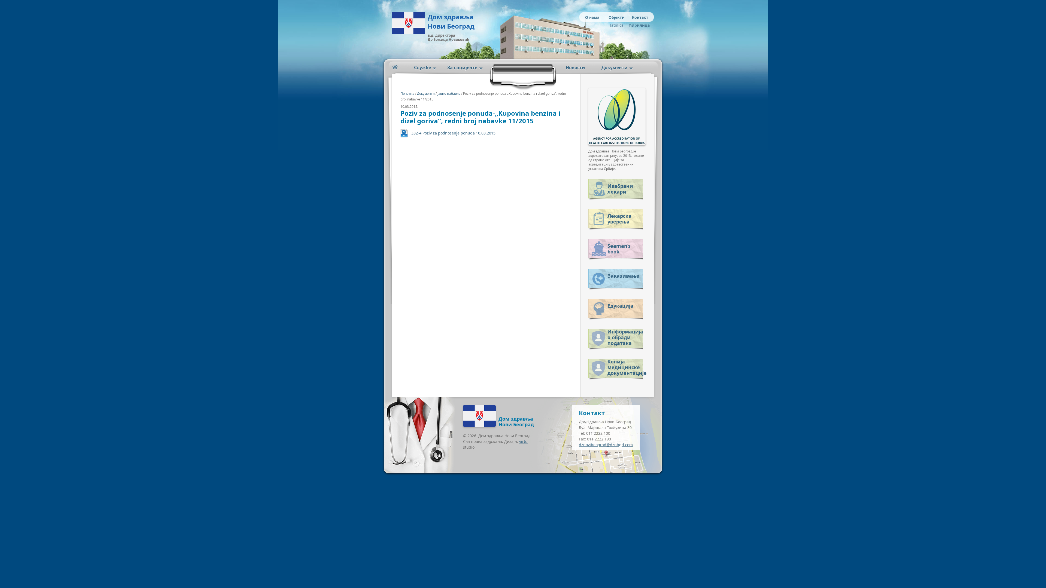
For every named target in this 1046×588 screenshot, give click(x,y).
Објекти (617, 17)
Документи (614, 68)
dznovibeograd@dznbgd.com (606, 444)
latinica (617, 25)
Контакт (640, 17)
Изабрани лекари (620, 189)
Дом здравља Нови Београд (451, 21)
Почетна (407, 93)
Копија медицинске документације (625, 366)
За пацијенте (462, 68)
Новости (575, 68)
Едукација (620, 305)
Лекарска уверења (619, 219)
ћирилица (638, 25)
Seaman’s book (619, 249)
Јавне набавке (448, 93)
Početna (395, 67)
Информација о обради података (625, 336)
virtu (523, 441)
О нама (592, 17)
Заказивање (623, 275)
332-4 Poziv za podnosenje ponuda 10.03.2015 (453, 133)
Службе (422, 68)
